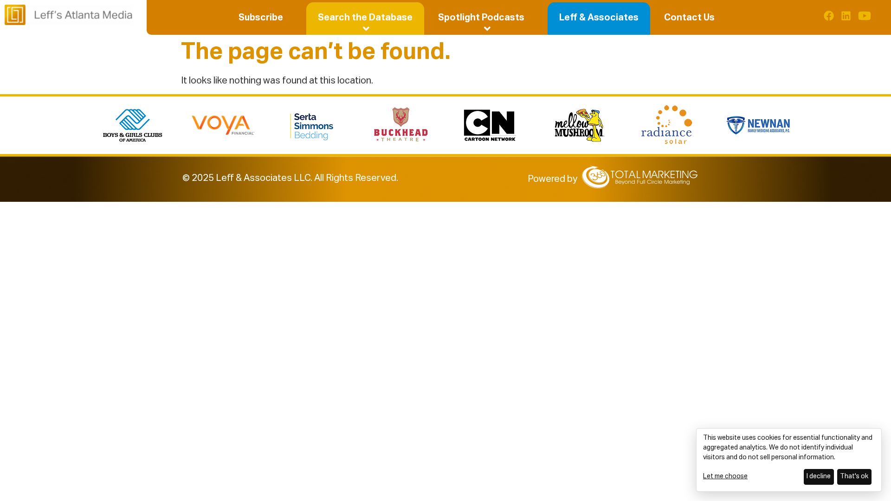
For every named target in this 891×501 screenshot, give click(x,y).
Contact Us (689, 17)
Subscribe (261, 17)
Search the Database (365, 17)
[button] (365, 17)
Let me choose (725, 476)
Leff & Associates (599, 17)
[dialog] (789, 460)
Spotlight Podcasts (481, 17)
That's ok (854, 476)
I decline (819, 476)
